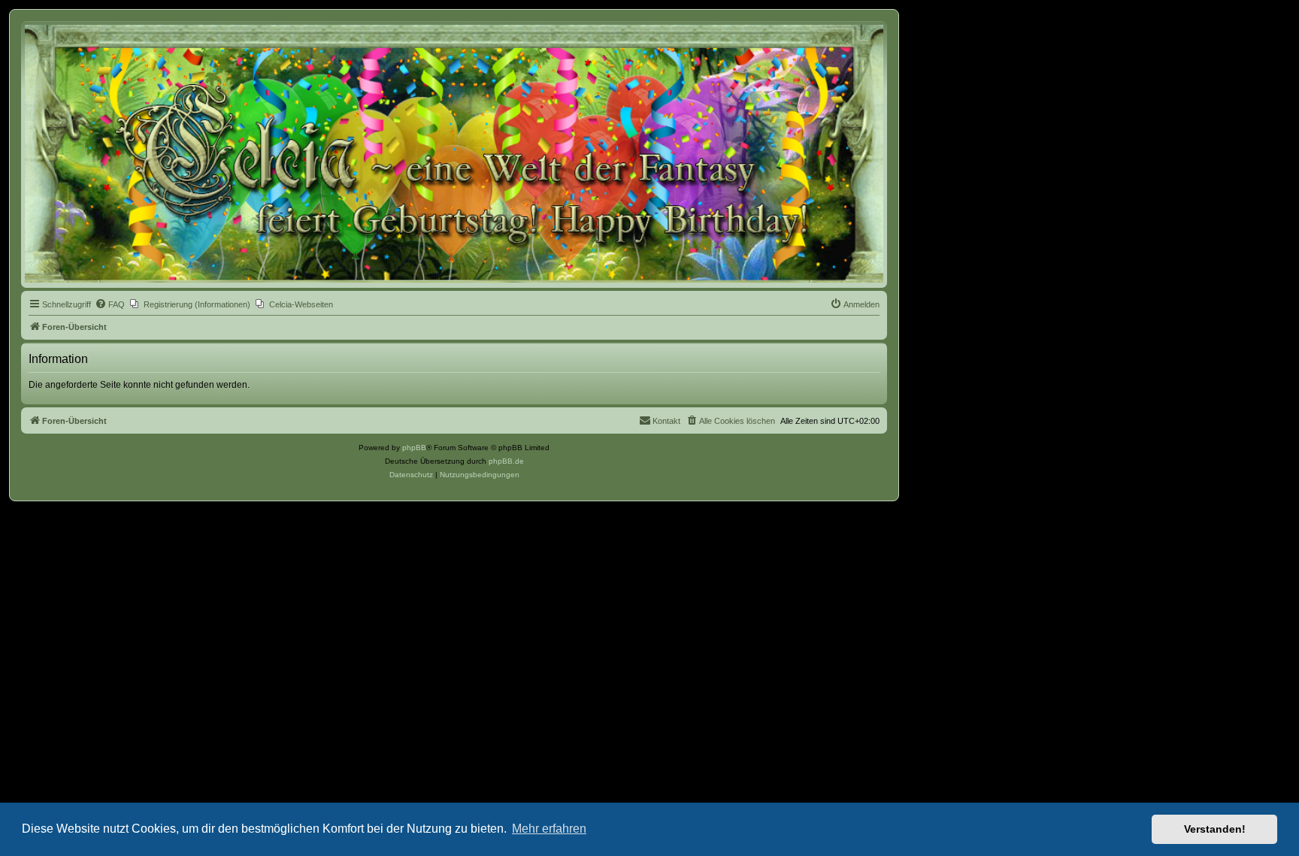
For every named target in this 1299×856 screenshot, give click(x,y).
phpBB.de (506, 461)
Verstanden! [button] (1215, 829)
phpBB (414, 447)
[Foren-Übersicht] (454, 154)
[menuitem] (110, 304)
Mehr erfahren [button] (549, 828)
